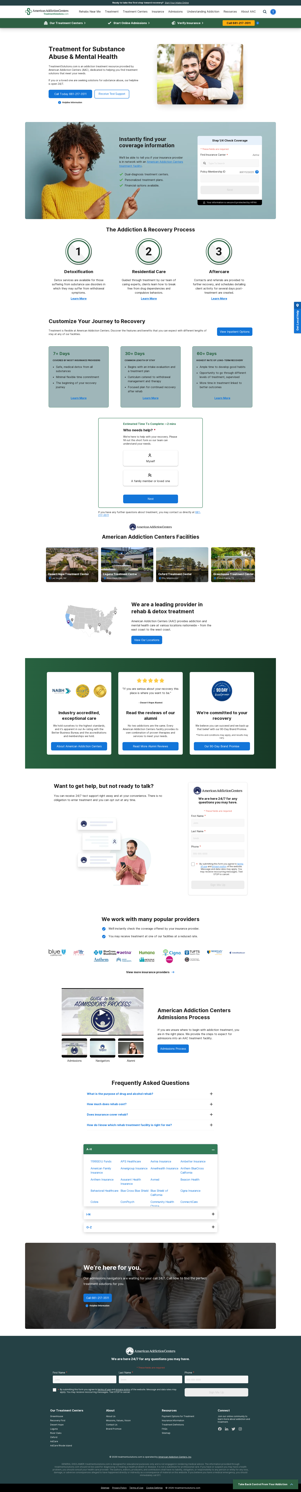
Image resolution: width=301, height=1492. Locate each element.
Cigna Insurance (190, 1190)
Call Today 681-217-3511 (70, 94)
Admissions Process (173, 1048)
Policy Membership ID (212, 171)
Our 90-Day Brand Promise (221, 746)
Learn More (79, 298)
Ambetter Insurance (193, 1161)
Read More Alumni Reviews (150, 746)
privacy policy (219, 866)
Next (230, 189)
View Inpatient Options (235, 331)
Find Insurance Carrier (213, 154)
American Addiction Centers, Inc (174, 1457)
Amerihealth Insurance (164, 1168)
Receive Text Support (112, 93)
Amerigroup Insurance (134, 1168)
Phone (195, 846)
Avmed (154, 1179)
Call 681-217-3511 (239, 23)
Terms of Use (136, 1487)
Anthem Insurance (102, 1179)
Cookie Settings (154, 1487)
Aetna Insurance (160, 1161)
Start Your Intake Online (177, 2)
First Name (197, 815)
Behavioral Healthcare (104, 1190)
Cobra (94, 1202)
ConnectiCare (189, 1202)
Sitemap (105, 1487)
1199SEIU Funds (101, 1161)
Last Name (197, 831)
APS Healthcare (131, 1161)
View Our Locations (146, 640)
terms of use (104, 1389)
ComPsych (127, 1202)
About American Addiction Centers (79, 746)
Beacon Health (189, 1179)
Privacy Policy (119, 1487)
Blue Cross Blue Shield (134, 1190)
